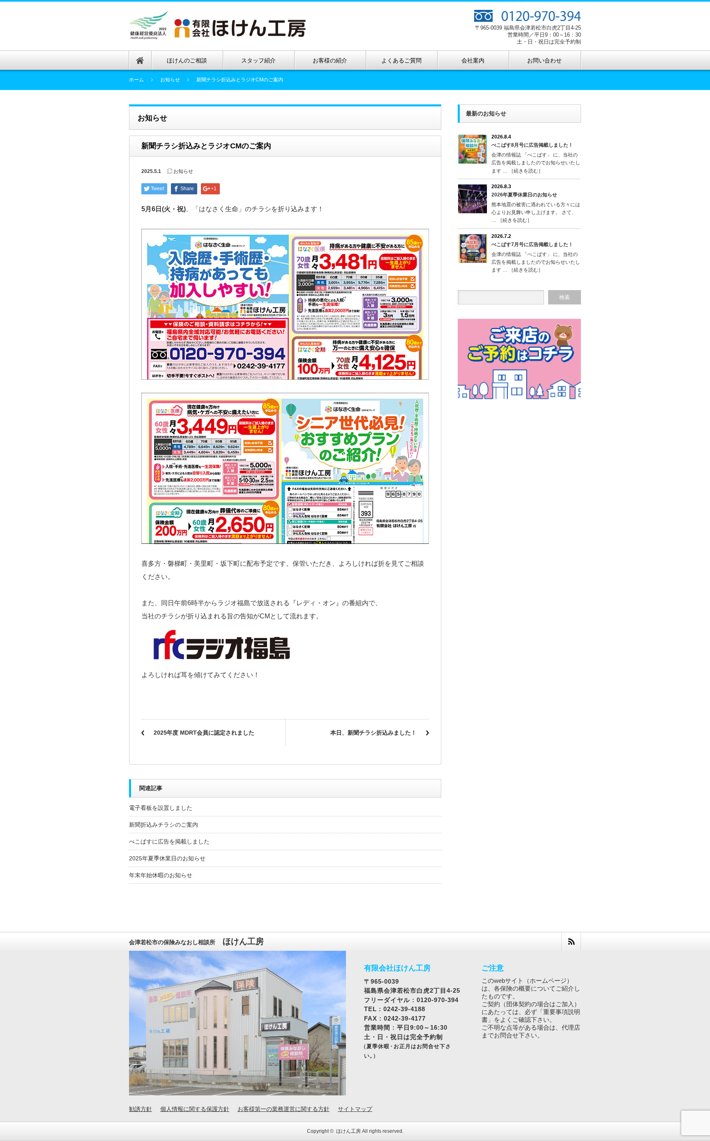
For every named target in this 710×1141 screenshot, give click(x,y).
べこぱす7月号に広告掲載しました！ (532, 244)
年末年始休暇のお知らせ (160, 875)
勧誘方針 (140, 1109)
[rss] (571, 941)
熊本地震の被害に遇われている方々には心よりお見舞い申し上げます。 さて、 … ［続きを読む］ (535, 212)
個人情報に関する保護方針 (194, 1109)
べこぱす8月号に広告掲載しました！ (532, 145)
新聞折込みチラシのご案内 (163, 824)
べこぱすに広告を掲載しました (169, 841)
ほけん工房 (348, 1131)
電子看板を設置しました (160, 807)
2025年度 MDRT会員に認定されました (204, 732)
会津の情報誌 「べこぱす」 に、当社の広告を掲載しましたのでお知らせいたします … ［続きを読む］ (535, 162)
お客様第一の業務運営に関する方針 (283, 1109)
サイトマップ (355, 1109)
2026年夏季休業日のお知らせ (524, 195)
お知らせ (170, 80)
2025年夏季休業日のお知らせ (167, 858)
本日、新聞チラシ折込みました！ (373, 732)
